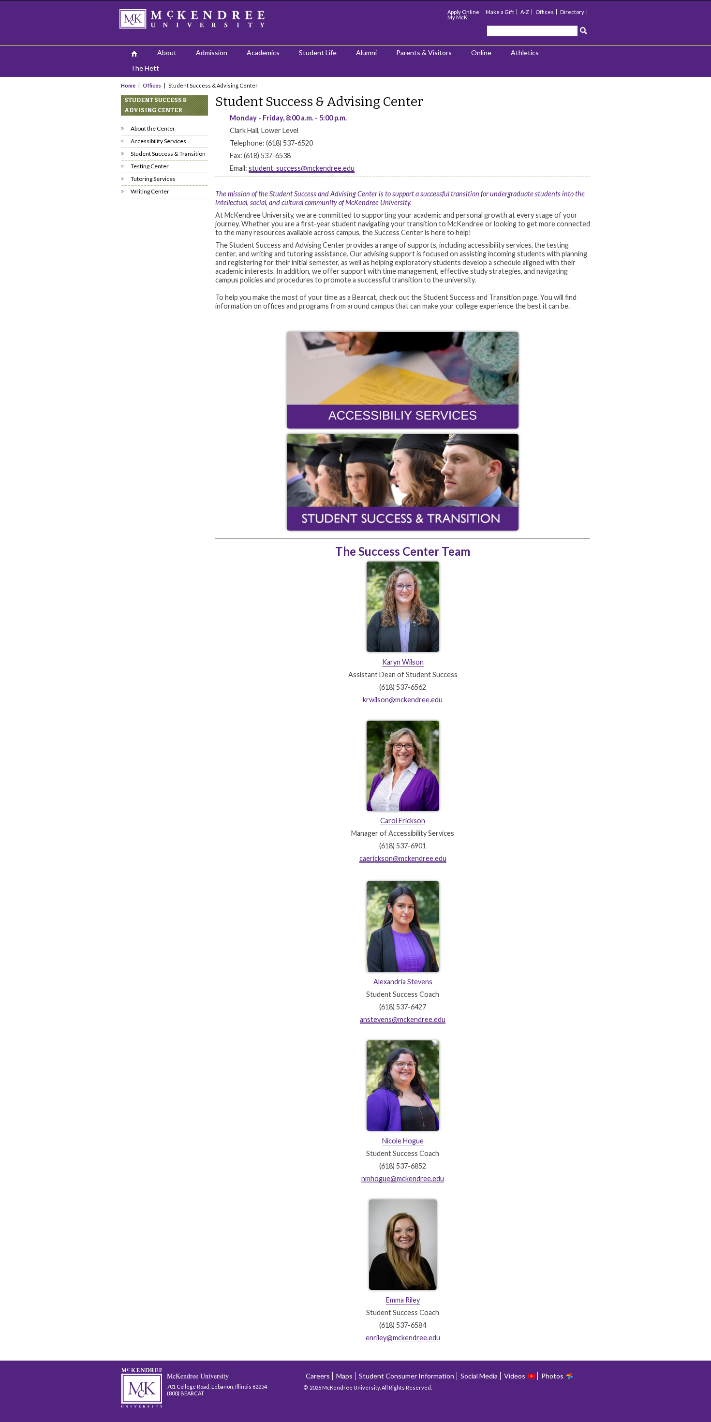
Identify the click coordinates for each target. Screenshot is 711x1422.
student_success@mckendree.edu (302, 168)
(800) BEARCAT (185, 1393)
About (167, 52)
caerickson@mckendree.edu (402, 858)
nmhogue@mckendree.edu (402, 1178)
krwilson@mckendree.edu (403, 700)
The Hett (145, 68)
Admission (211, 52)
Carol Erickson (402, 820)
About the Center (153, 128)
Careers (318, 1376)
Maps (344, 1376)
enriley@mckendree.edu (403, 1337)
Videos (514, 1376)
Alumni (366, 52)
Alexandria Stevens (402, 982)
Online (481, 52)
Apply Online (463, 12)
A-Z (524, 12)
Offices (544, 12)
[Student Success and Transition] (402, 482)
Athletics (525, 52)
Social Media (479, 1376)
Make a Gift (500, 12)
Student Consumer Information (406, 1376)
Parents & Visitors (424, 52)
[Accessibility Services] (402, 426)
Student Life (318, 52)
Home (128, 85)
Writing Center (150, 191)
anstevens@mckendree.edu (402, 1019)
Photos (552, 1376)
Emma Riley (403, 1300)
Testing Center (150, 166)
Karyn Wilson (403, 662)
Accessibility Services (158, 141)
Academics (263, 52)
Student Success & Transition (168, 153)
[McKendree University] (204, 22)
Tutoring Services (153, 179)
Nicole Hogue (403, 1141)
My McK (457, 17)
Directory (572, 12)
